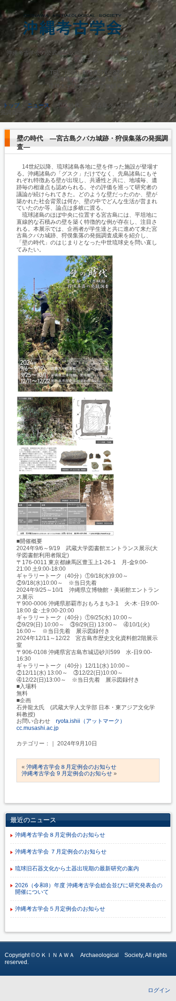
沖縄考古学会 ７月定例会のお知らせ (61, 851)
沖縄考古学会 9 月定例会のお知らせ (67, 773)
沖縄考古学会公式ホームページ (88, 26)
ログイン (159, 990)
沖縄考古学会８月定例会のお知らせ (71, 767)
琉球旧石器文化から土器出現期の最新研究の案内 (77, 868)
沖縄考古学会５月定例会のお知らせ (60, 908)
